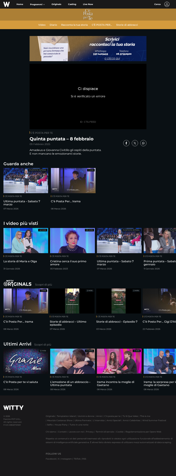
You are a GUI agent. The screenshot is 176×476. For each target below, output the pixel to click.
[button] (37, 4)
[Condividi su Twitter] (135, 143)
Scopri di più (43, 284)
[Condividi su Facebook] (126, 143)
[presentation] (165, 250)
